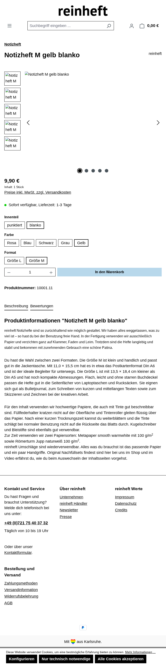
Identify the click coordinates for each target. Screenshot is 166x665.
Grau (65, 243)
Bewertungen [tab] (41, 306)
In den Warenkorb (109, 272)
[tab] (16, 306)
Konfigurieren (21, 659)
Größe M (36, 260)
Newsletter (69, 510)
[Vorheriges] (28, 122)
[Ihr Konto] (131, 25)
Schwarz (46, 243)
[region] (83, 122)
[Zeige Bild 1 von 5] (79, 170)
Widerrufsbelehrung (21, 596)
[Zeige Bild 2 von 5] (86, 170)
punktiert (14, 225)
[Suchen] (109, 25)
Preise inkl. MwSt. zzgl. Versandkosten (37, 192)
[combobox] (65, 25)
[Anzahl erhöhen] (51, 272)
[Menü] (9, 25)
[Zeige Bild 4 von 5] (100, 170)
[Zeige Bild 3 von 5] (93, 170)
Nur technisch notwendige (66, 659)
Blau (27, 243)
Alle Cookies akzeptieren (121, 659)
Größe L (14, 260)
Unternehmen (71, 497)
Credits (121, 510)
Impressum (124, 497)
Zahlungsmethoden (21, 583)
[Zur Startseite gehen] (83, 10)
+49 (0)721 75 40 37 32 (26, 523)
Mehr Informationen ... (140, 652)
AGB (8, 603)
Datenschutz (126, 503)
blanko (35, 225)
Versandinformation (21, 590)
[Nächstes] (158, 122)
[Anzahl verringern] (8, 272)
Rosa (11, 243)
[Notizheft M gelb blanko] (93, 118)
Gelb (81, 243)
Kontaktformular (18, 552)
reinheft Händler (73, 503)
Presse (66, 517)
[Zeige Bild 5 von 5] (106, 170)
